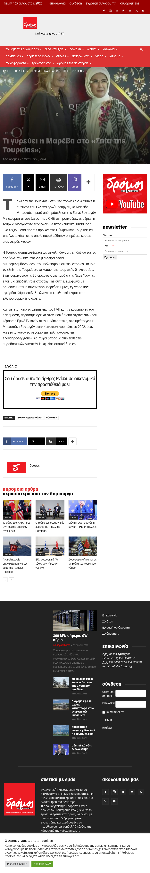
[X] (137, 10)
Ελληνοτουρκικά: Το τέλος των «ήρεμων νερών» (47, 564)
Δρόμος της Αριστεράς (72, 63)
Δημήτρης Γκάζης (61, 645)
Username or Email (108, 694)
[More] (89, 182)
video (100, 56)
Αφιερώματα (80, 56)
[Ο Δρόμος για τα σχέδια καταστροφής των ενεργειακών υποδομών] (61, 704)
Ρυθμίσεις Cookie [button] (17, 864)
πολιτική (20, 71)
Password (108, 703)
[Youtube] (143, 10)
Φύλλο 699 (51, 418)
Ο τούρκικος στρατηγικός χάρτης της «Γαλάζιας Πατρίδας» (50, 527)
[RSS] (130, 10)
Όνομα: (108, 235)
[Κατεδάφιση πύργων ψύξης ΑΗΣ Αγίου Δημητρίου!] (61, 730)
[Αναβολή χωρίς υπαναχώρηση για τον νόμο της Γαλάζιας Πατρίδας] (17, 546)
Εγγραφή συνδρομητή (101, 3)
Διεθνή (92, 49)
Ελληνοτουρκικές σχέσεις (30, 418)
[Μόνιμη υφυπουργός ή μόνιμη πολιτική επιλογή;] (83, 510)
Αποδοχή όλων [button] (42, 864)
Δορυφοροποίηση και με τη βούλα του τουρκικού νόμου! (83, 564)
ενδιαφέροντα (16, 63)
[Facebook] (104, 10)
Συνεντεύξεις (54, 49)
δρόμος (14, 159)
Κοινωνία (109, 49)
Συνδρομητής (129, 3)
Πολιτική (75, 49)
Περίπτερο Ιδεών (38, 56)
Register (107, 727)
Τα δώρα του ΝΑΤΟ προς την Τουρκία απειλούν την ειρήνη (16, 527)
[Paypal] (124, 10)
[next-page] (11, 579)
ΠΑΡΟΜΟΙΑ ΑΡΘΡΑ (20, 489)
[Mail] (117, 10)
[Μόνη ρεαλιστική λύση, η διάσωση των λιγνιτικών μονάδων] (61, 682)
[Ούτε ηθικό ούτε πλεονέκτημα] (61, 749)
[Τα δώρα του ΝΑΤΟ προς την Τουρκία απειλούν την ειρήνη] (17, 510)
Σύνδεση (76, 3)
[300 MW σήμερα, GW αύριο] (75, 620)
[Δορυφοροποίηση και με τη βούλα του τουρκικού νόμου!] (83, 546)
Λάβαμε (114, 56)
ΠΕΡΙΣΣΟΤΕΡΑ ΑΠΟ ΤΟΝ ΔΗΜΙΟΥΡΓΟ (38, 494)
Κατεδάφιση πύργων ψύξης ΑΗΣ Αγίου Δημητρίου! (83, 730)
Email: (108, 246)
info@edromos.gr (122, 666)
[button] (141, 49)
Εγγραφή (110, 257)
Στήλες (61, 56)
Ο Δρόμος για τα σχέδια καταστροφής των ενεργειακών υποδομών (83, 708)
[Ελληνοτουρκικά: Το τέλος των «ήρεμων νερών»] (50, 546)
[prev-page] (5, 579)
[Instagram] (110, 10)
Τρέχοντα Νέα (41, 63)
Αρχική (7, 71)
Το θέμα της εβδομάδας (22, 49)
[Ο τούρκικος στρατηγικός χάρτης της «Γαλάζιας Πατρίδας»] (50, 510)
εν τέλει (40, 555)
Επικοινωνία (57, 3)
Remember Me (115, 712)
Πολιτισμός (13, 56)
